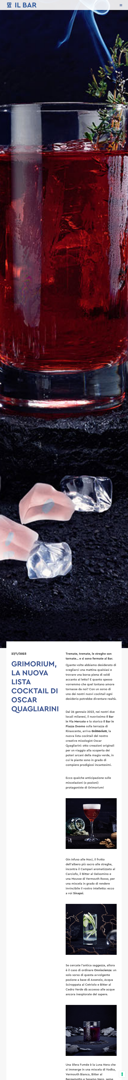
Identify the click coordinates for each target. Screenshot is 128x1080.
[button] (121, 5)
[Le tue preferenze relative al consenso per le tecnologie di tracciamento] (122, 1074)
